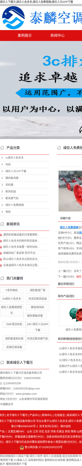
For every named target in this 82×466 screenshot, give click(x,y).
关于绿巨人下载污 (17, 415)
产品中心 (35, 415)
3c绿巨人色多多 (14, 157)
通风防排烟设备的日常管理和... (21, 234)
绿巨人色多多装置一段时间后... (21, 246)
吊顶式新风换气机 (37, 338)
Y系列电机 (11, 290)
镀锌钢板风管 (35, 315)
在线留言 (59, 415)
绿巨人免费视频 (14, 205)
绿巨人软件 (36, 456)
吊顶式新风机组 (37, 298)
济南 (53, 431)
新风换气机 (12, 198)
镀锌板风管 (12, 178)
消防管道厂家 (37, 290)
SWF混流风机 (14, 324)
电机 (8, 211)
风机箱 (9, 184)
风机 (8, 164)
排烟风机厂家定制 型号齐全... (20, 253)
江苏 (35, 431)
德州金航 (65, 426)
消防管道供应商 (14, 338)
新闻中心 (58, 35)
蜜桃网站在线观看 (54, 460)
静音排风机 (37, 307)
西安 (67, 431)
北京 (47, 431)
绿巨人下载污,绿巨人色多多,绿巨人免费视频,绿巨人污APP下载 (36, 1)
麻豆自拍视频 (70, 456)
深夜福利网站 (36, 460)
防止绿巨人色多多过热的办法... (21, 259)
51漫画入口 (20, 460)
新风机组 (10, 191)
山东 (29, 431)
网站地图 (5, 456)
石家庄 (60, 431)
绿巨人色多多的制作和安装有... (21, 240)
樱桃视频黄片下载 (16, 464)
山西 (79, 431)
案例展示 (25, 35)
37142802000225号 (50, 447)
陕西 (73, 431)
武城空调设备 (14, 347)
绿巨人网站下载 (19, 456)
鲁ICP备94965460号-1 (24, 426)
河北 (41, 431)
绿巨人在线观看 (52, 456)
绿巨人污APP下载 (15, 171)
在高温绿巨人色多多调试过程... (21, 265)
